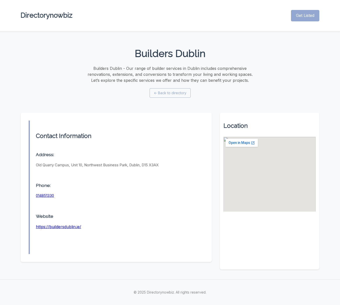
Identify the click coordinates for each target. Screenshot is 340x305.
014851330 (45, 195)
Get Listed (305, 15)
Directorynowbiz (46, 15)
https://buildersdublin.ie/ (58, 226)
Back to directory (170, 93)
